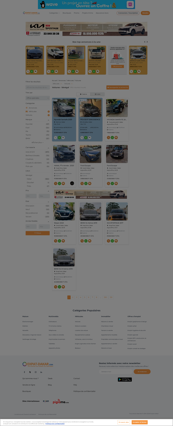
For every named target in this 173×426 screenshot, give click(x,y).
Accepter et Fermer (139, 422)
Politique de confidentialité (54, 424)
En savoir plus (124, 422)
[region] (86, 422)
